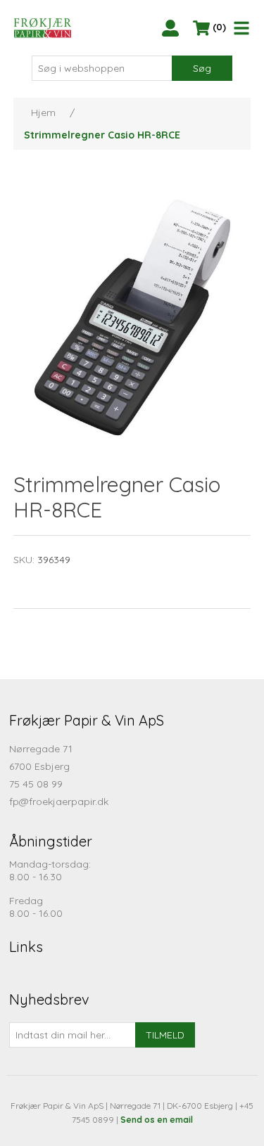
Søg (202, 68)
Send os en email (156, 1119)
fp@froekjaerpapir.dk (58, 801)
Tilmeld (165, 1035)
